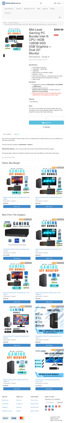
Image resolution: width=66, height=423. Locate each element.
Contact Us (8, 13)
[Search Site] (40, 3)
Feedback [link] (4, 407)
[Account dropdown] (60, 17)
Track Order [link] (5, 404)
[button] (46, 127)
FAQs (38, 9)
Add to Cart (17, 206)
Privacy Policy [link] (34, 404)
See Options (17, 258)
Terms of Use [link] (34, 400)
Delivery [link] (18, 411)
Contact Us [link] (19, 404)
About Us (18, 9)
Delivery (52, 9)
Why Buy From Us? (29, 9)
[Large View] (4, 56)
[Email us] (46, 406)
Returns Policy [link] (34, 411)
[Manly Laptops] (11, 2)
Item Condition (7, 134)
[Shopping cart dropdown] (63, 3)
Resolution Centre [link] (7, 411)
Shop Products (9, 9)
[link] (50, 406)
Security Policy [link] (35, 407)
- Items (58, 3)
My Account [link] (5, 400)
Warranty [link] (18, 407)
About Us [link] (18, 400)
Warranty (45, 9)
